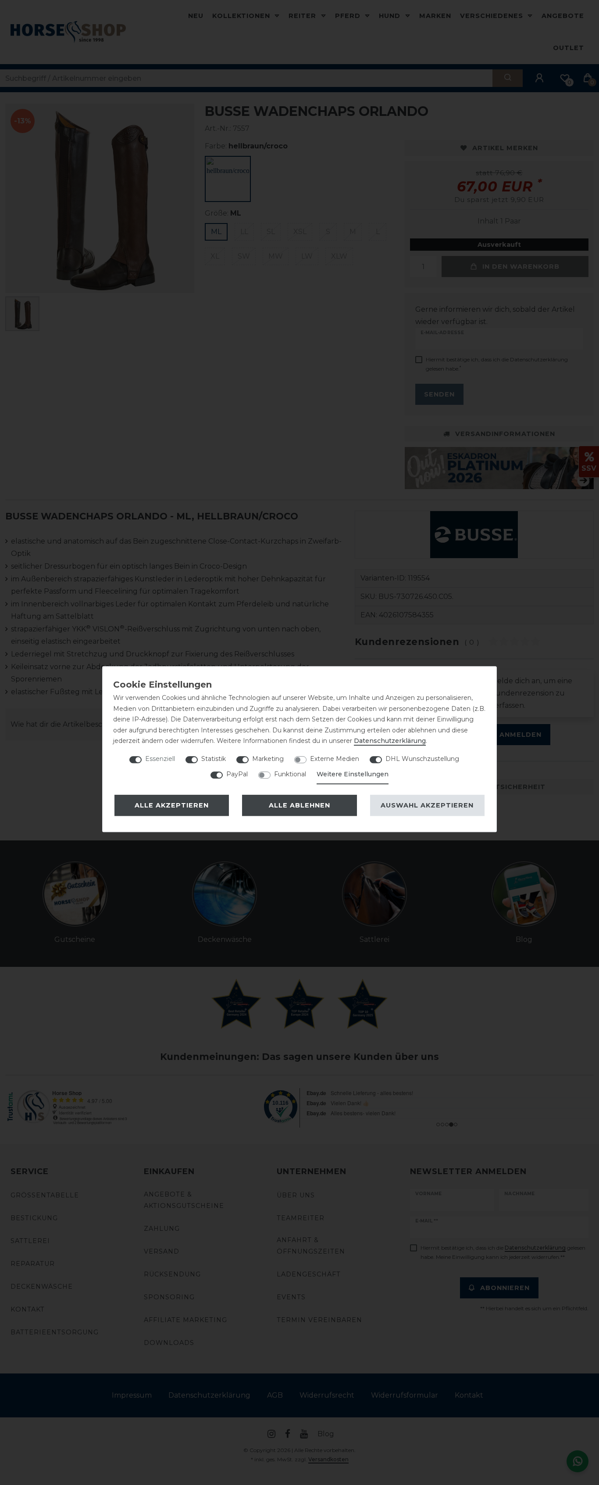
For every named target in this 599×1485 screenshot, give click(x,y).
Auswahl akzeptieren (427, 805)
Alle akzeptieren (172, 805)
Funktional (290, 774)
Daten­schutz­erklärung (390, 741)
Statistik (213, 759)
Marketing (268, 759)
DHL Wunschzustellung (422, 759)
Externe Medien (334, 759)
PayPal (237, 774)
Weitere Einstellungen (353, 774)
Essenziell (160, 759)
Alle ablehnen (299, 805)
